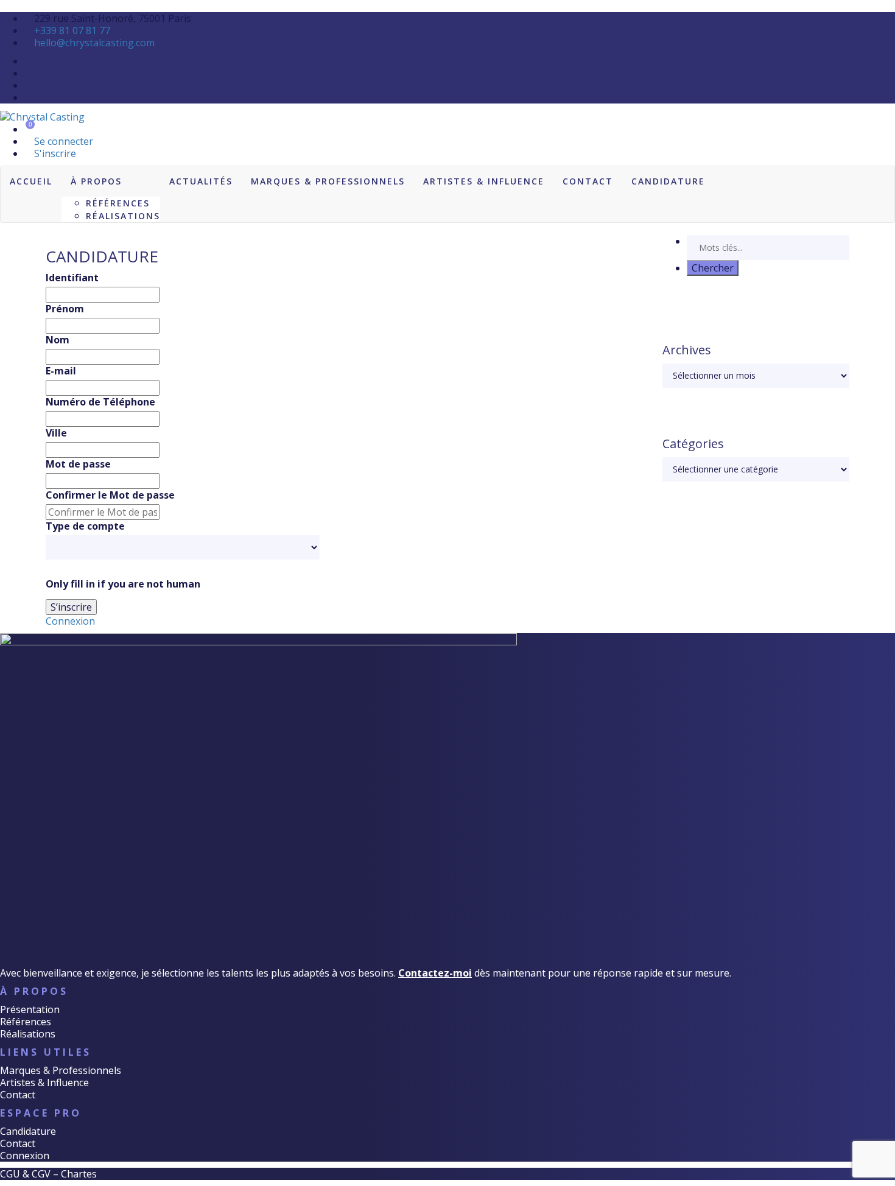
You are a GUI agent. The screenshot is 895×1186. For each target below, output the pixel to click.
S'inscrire (54, 153)
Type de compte (85, 526)
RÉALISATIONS (123, 216)
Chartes (79, 1174)
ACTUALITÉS (201, 181)
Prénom (65, 309)
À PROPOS (96, 181)
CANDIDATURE (668, 181)
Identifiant (72, 278)
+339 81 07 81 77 (72, 30)
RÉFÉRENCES (118, 203)
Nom (57, 340)
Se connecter (62, 141)
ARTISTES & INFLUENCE (483, 181)
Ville (56, 433)
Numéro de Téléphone (100, 402)
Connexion (70, 621)
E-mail (61, 371)
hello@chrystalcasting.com (94, 42)
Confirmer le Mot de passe (110, 495)
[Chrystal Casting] (42, 115)
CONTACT (588, 181)
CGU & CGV (25, 1174)
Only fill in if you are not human (123, 584)
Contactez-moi (435, 973)
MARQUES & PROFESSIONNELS (328, 181)
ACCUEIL (31, 181)
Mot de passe (78, 464)
